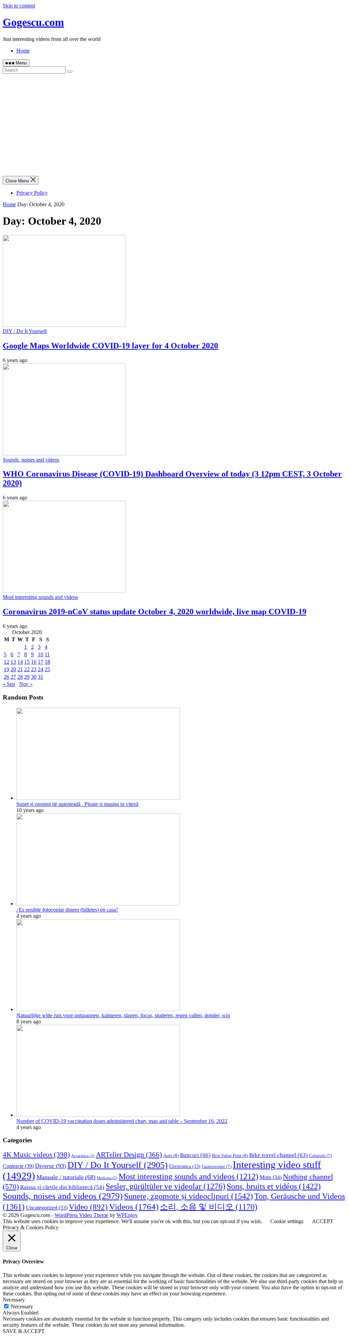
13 (13, 662)
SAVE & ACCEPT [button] (24, 1331)
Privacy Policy (32, 193)
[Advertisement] (174, 124)
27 (13, 677)
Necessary (22, 1306)
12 (6, 662)
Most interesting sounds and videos (40, 597)
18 (47, 662)
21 (20, 669)
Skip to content (19, 6)
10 (40, 654)
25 (47, 669)
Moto (271, 1177)
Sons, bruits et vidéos (274, 1186)
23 (33, 669)
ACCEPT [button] (322, 1221)
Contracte (18, 1166)
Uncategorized (46, 1208)
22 (27, 669)
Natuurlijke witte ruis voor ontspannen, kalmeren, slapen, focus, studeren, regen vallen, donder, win (123, 1015)
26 (6, 677)
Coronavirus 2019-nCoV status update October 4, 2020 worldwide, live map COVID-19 (154, 611)
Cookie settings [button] (286, 1221)
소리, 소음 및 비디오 (208, 1206)
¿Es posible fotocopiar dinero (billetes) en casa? (67, 910)
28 (20, 677)
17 (40, 662)
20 (13, 669)
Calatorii (320, 1155)
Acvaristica (82, 1156)
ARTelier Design (129, 1155)
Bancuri (195, 1155)
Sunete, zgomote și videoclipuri (188, 1196)
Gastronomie (216, 1166)
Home (23, 51)
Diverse (50, 1165)
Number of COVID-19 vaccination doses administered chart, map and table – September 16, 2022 (121, 1121)
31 (40, 677)
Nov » (26, 684)
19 (6, 669)
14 (20, 662)
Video (88, 1206)
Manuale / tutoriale (65, 1177)
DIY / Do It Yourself (25, 331)
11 (47, 654)
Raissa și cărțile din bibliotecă (62, 1187)
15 (27, 662)
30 (33, 677)
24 (40, 669)
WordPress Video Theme (81, 1215)
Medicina (107, 1178)
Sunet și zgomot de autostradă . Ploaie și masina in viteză (77, 804)
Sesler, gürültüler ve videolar (165, 1186)
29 (27, 677)
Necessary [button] (14, 1300)
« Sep (9, 684)
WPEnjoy (127, 1215)
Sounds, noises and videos (31, 460)
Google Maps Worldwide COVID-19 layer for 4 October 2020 (110, 345)
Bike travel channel (278, 1155)
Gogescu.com (33, 22)
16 (33, 662)
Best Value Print (230, 1155)
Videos (133, 1206)
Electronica (184, 1166)
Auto (171, 1155)
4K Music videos (36, 1155)
